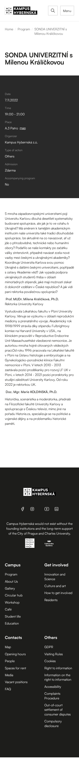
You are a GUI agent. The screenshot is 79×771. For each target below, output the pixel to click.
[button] (67, 10)
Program (24, 29)
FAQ (8, 689)
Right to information (58, 668)
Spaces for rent (15, 668)
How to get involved (58, 593)
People (10, 661)
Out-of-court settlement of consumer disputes (57, 709)
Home (9, 29)
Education (12, 623)
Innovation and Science (54, 576)
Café (8, 609)
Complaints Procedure (52, 695)
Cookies (50, 661)
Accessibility (52, 687)
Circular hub (13, 595)
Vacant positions (16, 682)
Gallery (10, 588)
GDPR (48, 647)
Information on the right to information (57, 677)
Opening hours (15, 654)
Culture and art (55, 586)
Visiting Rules (53, 654)
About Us (11, 581)
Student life (13, 616)
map (23, 128)
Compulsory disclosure (53, 723)
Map (8, 647)
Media (9, 675)
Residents (51, 600)
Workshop (12, 602)
